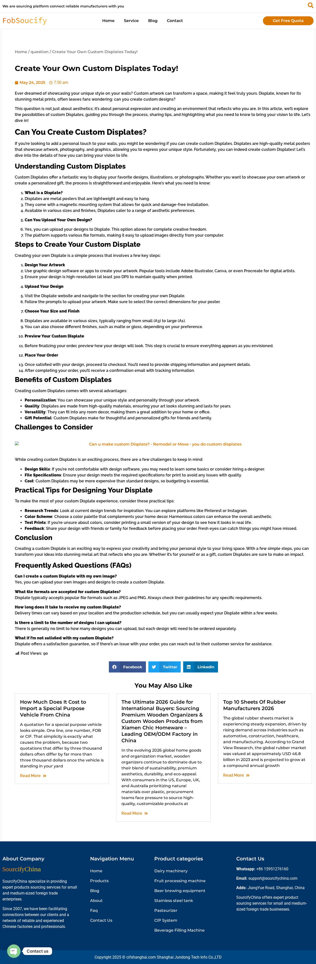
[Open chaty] (13, 951)
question (40, 51)
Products (99, 880)
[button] (127, 667)
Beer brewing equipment (179, 890)
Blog (153, 20)
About (96, 900)
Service (131, 20)
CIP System (165, 920)
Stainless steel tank (173, 900)
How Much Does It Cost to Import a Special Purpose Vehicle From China (53, 708)
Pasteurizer (166, 910)
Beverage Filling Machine (179, 930)
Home (108, 20)
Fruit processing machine (180, 880)
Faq (94, 910)
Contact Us (101, 920)
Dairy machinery (171, 871)
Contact (175, 20)
